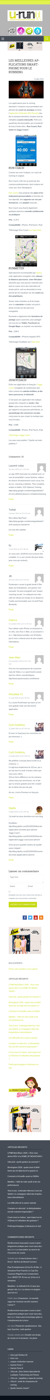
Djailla (38, 273)
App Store (36, 342)
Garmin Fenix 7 (16, 1365)
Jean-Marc (15, 657)
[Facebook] (25, 917)
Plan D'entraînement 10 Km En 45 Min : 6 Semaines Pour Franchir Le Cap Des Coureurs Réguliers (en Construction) (25, 1270)
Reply (11, 499)
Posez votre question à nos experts (23, 969)
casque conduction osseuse (21, 1362)
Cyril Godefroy (17, 724)
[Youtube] (36, 917)
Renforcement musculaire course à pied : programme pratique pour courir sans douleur (25, 1246)
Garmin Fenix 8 (16, 1368)
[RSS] (41, 917)
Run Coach (13, 193)
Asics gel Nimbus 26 (18, 1355)
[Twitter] (30, 917)
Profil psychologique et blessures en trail (24, 1226)
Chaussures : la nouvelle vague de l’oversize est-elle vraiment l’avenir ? (23, 1301)
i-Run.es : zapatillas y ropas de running (26, 1378)
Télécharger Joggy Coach (19, 435)
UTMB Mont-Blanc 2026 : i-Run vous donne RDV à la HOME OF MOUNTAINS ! (24, 988)
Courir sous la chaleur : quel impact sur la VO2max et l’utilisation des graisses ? (25, 1055)
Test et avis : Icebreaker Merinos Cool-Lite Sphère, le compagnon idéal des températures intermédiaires (24, 1029)
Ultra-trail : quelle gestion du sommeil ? (25, 997)
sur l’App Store (35, 230)
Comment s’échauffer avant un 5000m (24, 1011)
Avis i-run (14, 1358)
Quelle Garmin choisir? (19, 1388)
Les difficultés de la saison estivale (23, 1038)
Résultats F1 (16, 694)
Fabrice (13, 620)
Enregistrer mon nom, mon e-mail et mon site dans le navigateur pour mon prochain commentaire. (25, 896)
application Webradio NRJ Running (24, 113)
